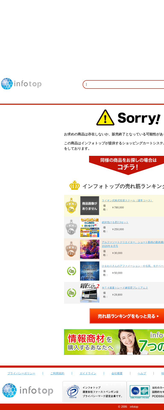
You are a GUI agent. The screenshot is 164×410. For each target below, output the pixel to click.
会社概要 (117, 373)
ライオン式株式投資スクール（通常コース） (127, 200)
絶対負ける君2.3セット (115, 222)
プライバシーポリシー (21, 373)
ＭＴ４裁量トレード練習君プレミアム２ (125, 287)
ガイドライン (88, 373)
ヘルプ (142, 373)
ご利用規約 (57, 373)
